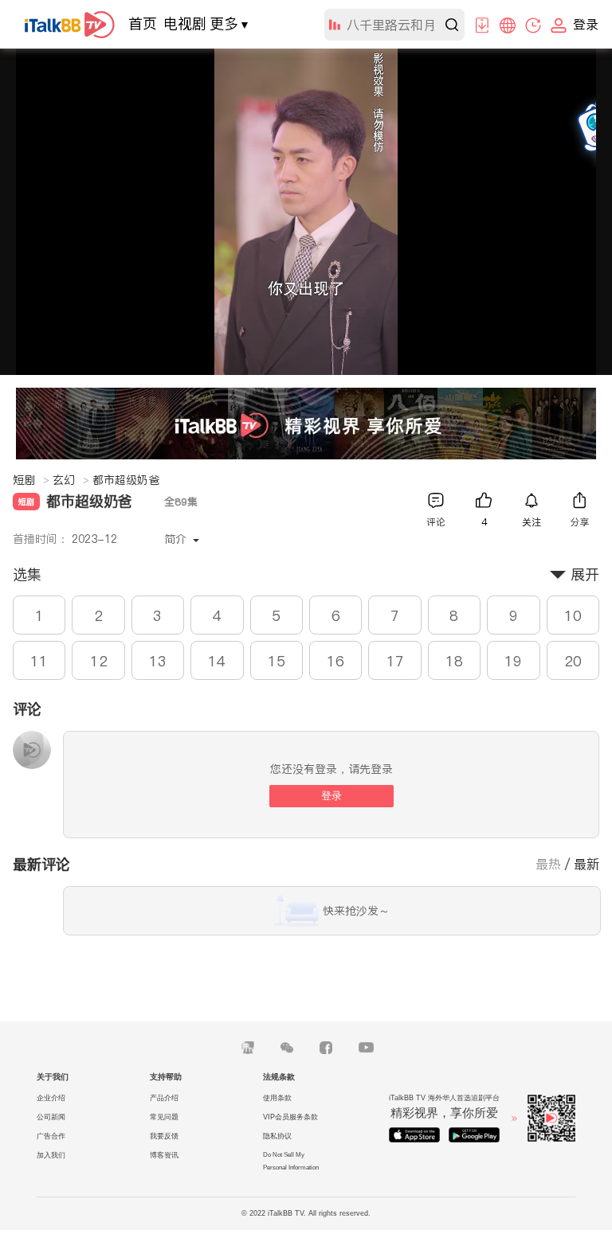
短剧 (31, 480)
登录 (331, 796)
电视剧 (184, 23)
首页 (142, 23)
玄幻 (71, 480)
